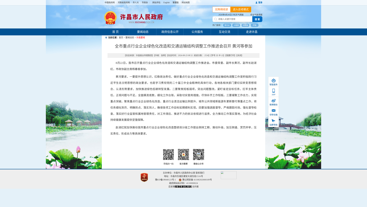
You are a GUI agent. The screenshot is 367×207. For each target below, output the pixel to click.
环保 (254, 25)
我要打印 (230, 55)
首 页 (115, 31)
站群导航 (274, 125)
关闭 (239, 55)
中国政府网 (110, 2)
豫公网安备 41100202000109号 (197, 180)
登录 (260, 2)
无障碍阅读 (221, 9)
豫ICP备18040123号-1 (165, 180)
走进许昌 (251, 31)
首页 (121, 37)
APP (273, 95)
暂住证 (227, 25)
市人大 (136, 2)
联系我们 (200, 173)
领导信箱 (274, 115)
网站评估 (156, 2)
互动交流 (224, 31)
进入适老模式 (241, 9)
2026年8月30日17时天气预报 (231, 15)
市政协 (145, 2)
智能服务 (274, 85)
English (166, 2)
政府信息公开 (170, 31)
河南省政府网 (124, 2)
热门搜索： (217, 25)
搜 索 (257, 19)
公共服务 (197, 31)
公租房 (236, 25)
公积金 (245, 25)
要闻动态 (143, 31)
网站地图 (186, 2)
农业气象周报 (256, 15)
